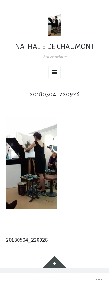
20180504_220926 (27, 239)
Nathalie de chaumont (54, 46)
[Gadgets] (54, 262)
